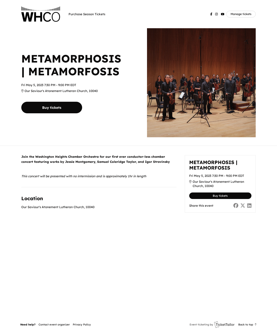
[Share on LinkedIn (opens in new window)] (249, 205)
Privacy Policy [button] (82, 324)
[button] (54, 324)
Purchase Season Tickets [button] (87, 14)
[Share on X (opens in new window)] (242, 205)
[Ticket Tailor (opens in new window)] (224, 324)
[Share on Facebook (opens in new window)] (235, 205)
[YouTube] (222, 14)
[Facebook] (211, 14)
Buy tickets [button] (51, 107)
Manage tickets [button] (241, 14)
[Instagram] (216, 14)
